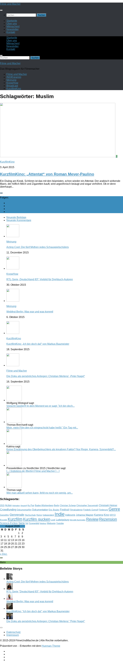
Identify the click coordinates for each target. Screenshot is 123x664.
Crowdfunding (8, 509)
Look (53, 520)
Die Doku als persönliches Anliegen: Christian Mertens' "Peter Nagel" (45, 621)
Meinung (11, 80)
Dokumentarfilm (24, 510)
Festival (64, 509)
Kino (106, 514)
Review (92, 519)
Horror (39, 515)
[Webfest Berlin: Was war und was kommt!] (9, 598)
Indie (60, 514)
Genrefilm (4, 515)
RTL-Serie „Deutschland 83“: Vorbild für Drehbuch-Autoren (39, 279)
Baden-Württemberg (44, 505)
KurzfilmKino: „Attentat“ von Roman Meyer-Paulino (47, 174)
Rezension (108, 519)
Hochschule (30, 515)
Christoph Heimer (108, 505)
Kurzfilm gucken (36, 519)
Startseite (11, 20)
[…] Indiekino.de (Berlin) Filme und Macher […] (32, 471)
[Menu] (1, 10)
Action (8, 505)
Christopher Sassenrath (87, 505)
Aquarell (23, 505)
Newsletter (12, 29)
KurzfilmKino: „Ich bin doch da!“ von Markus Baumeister (37, 344)
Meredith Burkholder (78, 520)
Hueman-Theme (51, 646)
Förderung (103, 510)
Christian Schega (68, 505)
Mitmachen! (13, 26)
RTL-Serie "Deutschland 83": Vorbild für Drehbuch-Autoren (39, 591)
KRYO (113, 515)
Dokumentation (40, 509)
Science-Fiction (9, 523)
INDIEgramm (13, 77)
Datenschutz (13, 632)
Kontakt (10, 32)
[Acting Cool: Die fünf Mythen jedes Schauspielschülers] (9, 578)
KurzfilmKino (13, 88)
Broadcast (12, 85)
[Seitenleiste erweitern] (1, 557)
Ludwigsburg (62, 519)
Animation (16, 505)
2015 (2, 505)
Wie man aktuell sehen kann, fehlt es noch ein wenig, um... (39, 492)
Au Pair (30, 505)
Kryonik (3, 520)
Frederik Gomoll (90, 510)
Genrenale (17, 514)
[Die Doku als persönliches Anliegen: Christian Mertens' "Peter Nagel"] (9, 618)
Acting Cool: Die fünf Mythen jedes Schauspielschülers (37, 247)
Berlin (56, 505)
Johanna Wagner (85, 515)
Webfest (43, 523)
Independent (48, 515)
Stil (26, 523)
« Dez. (3, 554)
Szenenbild (34, 523)
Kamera (98, 514)
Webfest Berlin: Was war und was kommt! (29, 311)
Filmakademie (76, 510)
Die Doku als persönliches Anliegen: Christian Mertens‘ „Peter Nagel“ (45, 376)
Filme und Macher (10, 4)
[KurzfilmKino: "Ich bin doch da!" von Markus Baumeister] (9, 608)
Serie (21, 523)
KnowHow (12, 82)
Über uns (11, 23)
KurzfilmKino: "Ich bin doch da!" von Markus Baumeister (38, 611)
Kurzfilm (15, 519)
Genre (114, 509)
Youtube (60, 523)
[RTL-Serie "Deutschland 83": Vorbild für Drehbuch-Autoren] (9, 588)
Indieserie (70, 515)
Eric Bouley (54, 510)
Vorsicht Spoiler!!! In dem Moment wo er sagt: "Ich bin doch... (40, 406)
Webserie (51, 523)
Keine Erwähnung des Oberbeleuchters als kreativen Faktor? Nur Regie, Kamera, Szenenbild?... (61, 449)
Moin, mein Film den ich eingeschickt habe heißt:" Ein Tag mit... (42, 427)
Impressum (12, 635)
